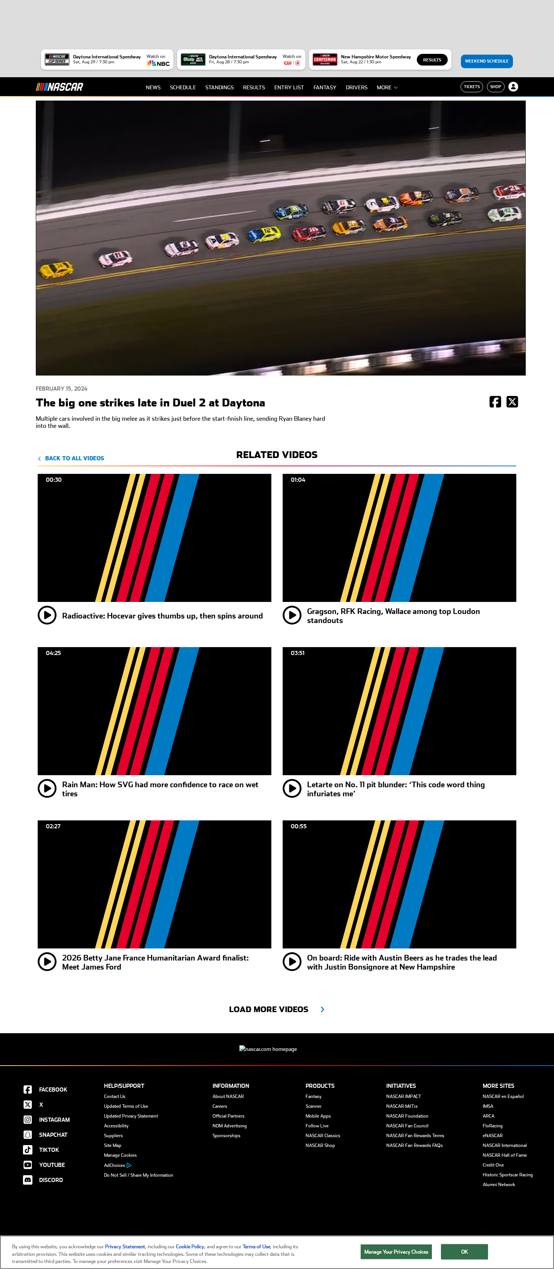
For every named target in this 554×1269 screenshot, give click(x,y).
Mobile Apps (318, 1116)
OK (464, 1251)
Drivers (356, 87)
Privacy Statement (125, 1246)
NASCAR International (505, 1145)
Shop (495, 86)
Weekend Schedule (487, 61)
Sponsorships (226, 1135)
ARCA (488, 1116)
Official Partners (229, 1116)
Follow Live (317, 1126)
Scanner (313, 1106)
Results (432, 60)
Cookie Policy (190, 1246)
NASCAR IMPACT (403, 1096)
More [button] (384, 87)
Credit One (493, 1165)
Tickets (472, 86)
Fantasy (325, 87)
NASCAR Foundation (407, 1116)
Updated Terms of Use (126, 1106)
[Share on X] (512, 402)
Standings (219, 87)
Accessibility (116, 1126)
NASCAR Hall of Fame (505, 1155)
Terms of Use (256, 1246)
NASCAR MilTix (402, 1106)
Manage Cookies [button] (120, 1155)
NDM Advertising (230, 1126)
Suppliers (113, 1135)
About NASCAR (228, 1096)
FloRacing (493, 1126)
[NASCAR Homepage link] (277, 1043)
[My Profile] (513, 86)
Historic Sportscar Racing (508, 1174)
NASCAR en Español (503, 1096)
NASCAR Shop (320, 1145)
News (153, 87)
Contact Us (114, 1096)
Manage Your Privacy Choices (396, 1251)
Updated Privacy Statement (131, 1116)
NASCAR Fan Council (407, 1126)
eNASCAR (493, 1135)
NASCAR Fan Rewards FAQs (414, 1145)
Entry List (289, 87)
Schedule (183, 87)
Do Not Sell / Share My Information (138, 1175)
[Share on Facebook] (495, 402)
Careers (220, 1106)
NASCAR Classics (323, 1135)
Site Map (112, 1145)
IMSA (488, 1106)
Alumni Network (499, 1184)
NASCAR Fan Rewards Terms (415, 1135)
